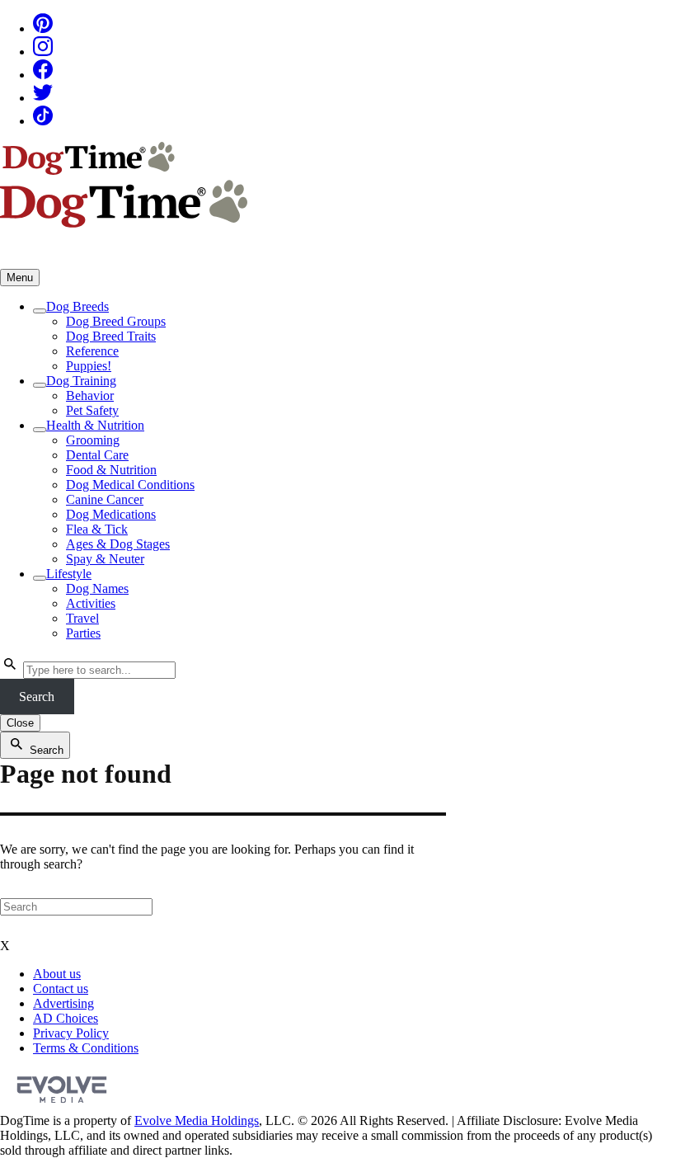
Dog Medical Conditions (130, 485)
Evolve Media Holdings (196, 1120)
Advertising (63, 1003)
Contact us (60, 988)
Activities (90, 603)
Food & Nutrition (111, 470)
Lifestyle (69, 574)
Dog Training (81, 381)
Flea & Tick (97, 529)
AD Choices (65, 1018)
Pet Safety (92, 410)
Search (36, 697)
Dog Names (97, 588)
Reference (92, 351)
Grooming (93, 440)
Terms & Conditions (85, 1048)
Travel (82, 618)
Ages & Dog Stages (118, 544)
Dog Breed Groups (116, 321)
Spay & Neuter (105, 559)
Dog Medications (111, 514)
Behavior (90, 395)
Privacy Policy (71, 1033)
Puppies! (88, 366)
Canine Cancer (104, 499)
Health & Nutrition (95, 425)
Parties (83, 633)
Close (20, 723)
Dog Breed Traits (111, 336)
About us (57, 974)
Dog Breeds (77, 306)
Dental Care (97, 455)
